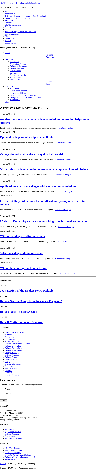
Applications (10, 339)
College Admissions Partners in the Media (21, 457)
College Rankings (12, 434)
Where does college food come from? (23, 268)
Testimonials (10, 14)
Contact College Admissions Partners (19, 18)
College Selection (12, 355)
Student (8, 29)
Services (8, 23)
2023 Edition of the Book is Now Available (27, 290)
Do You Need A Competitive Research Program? (31, 301)
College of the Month (13, 350)
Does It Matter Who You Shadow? (22, 322)
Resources (9, 20)
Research (8, 373)
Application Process (13, 432)
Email (8, 394)
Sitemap (8, 41)
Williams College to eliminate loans (22, 236)
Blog (7, 36)
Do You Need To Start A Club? (19, 311)
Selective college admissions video (21, 253)
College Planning (12, 353)
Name (7, 389)
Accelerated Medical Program (16, 332)
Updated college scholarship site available (26, 137)
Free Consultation (12, 34)
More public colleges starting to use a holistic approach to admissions (44, 169)
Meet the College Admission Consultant (20, 32)
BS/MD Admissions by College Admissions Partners (21, 3)
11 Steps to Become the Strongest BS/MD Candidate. (26, 16)
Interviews (9, 366)
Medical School (11, 368)
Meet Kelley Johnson (13, 450)
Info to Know (10, 436)
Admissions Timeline (13, 438)
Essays (7, 362)
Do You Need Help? (13, 453)
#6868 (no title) (11, 43)
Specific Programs (12, 375)
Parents (8, 27)
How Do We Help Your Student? (18, 455)
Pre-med (8, 371)
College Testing (11, 357)
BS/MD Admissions (13, 25)
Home (7, 11)
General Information (13, 364)
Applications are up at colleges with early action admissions (38, 186)
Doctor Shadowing (12, 359)
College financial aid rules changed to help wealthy (32, 154)
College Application (13, 346)
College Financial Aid (13, 348)
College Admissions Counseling (17, 344)
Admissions (9, 337)
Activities (8, 335)
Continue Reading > (67, 128)
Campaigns (9, 38)
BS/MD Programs (12, 341)
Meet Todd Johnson (13, 448)
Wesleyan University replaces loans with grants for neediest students (43, 221)
